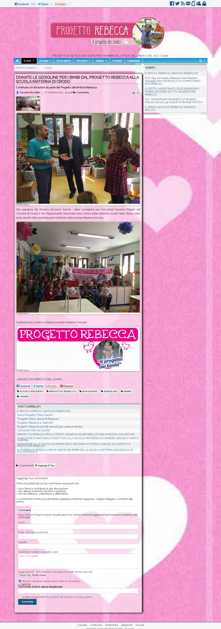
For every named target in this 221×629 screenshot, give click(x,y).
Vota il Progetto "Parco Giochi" (35, 415)
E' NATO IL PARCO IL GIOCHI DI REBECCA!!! (43, 411)
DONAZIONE (89, 391)
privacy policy (84, 597)
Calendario (133, 60)
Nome (21, 522)
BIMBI (127, 391)
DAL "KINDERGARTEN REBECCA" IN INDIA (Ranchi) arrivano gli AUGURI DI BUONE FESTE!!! (173, 101)
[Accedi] (204, 4)
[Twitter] (177, 4)
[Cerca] (202, 61)
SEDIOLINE (110, 391)
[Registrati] (199, 4)
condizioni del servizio (60, 597)
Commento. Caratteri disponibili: (38, 552)
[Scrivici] (188, 4)
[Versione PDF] (194, 4)
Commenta (82, 92)
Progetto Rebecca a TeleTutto (35, 422)
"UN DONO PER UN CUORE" (34, 430)
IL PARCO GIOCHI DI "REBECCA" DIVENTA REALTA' (170, 109)
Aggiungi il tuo (45, 465)
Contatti (117, 60)
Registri (39, 514)
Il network (96, 625)
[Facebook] (172, 4)
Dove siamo (63, 60)
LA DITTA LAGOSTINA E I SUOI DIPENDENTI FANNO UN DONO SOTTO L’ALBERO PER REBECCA (172, 91)
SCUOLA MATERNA (31, 391)
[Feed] (183, 4)
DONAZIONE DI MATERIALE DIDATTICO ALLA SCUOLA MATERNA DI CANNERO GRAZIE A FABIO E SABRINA (78, 439)
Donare (43, 60)
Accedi (140, 625)
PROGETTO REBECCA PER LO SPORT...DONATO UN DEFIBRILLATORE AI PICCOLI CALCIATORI (75, 434)
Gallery (100, 60)
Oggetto (22, 542)
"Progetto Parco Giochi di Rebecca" (38, 418)
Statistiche (111, 625)
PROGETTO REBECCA (62, 391)
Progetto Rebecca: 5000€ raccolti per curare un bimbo (50, 426)
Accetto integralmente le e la (56, 597)
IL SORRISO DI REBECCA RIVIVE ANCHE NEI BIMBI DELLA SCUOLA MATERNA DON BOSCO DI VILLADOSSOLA (75, 450)
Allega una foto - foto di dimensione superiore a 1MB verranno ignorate (55, 572)
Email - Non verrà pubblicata (33, 532)
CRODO (24, 396)
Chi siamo (82, 60)
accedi (26, 514)
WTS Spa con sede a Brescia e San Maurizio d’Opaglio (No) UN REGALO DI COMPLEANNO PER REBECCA (173, 81)
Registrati (126, 625)
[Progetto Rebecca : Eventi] (110, 53)
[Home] (17, 61)
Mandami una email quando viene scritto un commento (50, 581)
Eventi (27, 60)
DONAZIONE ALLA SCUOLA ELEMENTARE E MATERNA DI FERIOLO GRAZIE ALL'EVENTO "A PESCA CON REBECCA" (74, 445)
